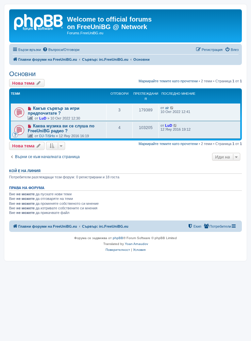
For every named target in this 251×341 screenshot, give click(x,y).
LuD (42, 118)
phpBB (118, 238)
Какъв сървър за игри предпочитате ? (53, 111)
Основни (22, 73)
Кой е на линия (25, 171)
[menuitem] (60, 50)
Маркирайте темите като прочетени (168, 81)
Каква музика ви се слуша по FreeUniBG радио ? (61, 128)
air (167, 108)
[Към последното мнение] (172, 108)
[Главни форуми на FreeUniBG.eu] (39, 21)
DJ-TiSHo (47, 136)
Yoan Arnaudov (136, 244)
